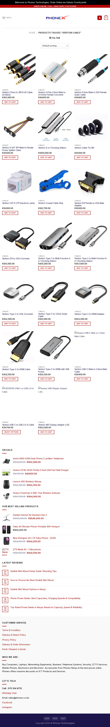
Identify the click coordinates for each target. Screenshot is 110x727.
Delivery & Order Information (16, 644)
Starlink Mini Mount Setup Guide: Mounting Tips (33, 571)
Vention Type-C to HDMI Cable (16, 369)
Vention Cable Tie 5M (84, 148)
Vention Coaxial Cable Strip (50, 203)
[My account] (99, 18)
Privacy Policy (9, 639)
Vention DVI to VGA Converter (16, 258)
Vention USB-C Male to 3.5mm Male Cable (90, 370)
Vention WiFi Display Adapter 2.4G (53, 425)
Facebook (7, 702)
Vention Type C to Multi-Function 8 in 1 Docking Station (90, 259)
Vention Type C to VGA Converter (17, 314)
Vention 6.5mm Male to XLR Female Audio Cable (90, 93)
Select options (11, 432)
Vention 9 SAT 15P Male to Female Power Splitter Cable (17, 149)
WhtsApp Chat (9, 693)
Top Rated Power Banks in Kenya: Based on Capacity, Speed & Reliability (46, 607)
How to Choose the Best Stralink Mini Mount (32, 580)
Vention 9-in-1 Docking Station (52, 148)
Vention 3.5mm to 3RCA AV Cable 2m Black (17, 93)
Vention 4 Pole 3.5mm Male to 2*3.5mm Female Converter (51, 93)
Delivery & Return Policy (14, 635)
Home (32, 32)
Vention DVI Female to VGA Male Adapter (89, 204)
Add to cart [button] (10, 102)
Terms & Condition (11, 630)
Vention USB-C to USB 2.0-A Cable (18, 425)
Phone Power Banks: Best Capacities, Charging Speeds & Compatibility (45, 598)
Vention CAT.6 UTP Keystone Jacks (18, 203)
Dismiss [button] (91, 2)
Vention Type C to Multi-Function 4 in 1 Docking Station (54, 259)
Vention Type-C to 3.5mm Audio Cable (52, 315)
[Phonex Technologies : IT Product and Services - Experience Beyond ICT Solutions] (55, 18)
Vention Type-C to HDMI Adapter (89, 314)
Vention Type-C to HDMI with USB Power (53, 370)
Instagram (7, 707)
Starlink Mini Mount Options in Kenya (28, 589)
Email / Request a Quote (14, 649)
